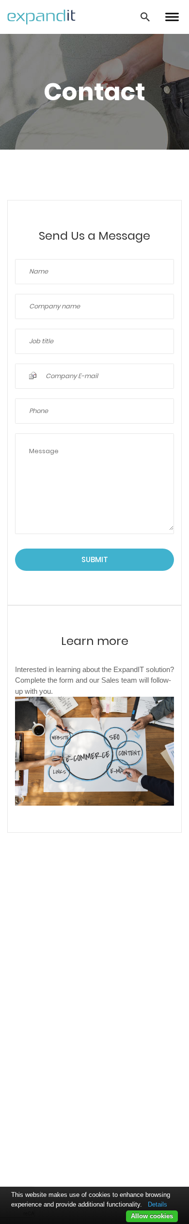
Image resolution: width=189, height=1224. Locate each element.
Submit (94, 559)
